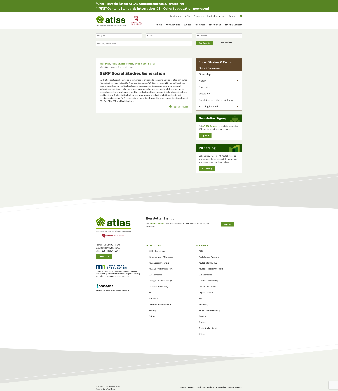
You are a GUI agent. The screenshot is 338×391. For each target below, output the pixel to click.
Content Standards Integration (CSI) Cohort (140, 8)
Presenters (199, 16)
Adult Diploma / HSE (208, 262)
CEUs (187, 16)
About (159, 24)
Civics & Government (145, 63)
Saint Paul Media (109, 389)
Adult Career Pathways (159, 262)
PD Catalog (206, 168)
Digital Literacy (206, 292)
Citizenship (205, 74)
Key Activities (173, 24)
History (202, 80)
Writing (152, 316)
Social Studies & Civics (122, 63)
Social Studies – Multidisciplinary (216, 100)
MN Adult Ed (215, 24)
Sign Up (205, 135)
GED (124, 67)
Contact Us (103, 256)
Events (187, 24)
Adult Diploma (105, 67)
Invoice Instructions (216, 16)
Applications (176, 16)
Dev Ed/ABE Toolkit (207, 286)
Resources (200, 24)
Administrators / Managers (161, 257)
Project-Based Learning (209, 310)
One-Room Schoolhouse (160, 304)
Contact (232, 16)
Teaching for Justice (209, 106)
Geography (204, 93)
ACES (201, 251)
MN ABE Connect (233, 24)
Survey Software (122, 290)
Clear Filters (226, 42)
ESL (150, 292)
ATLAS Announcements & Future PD (156, 3)
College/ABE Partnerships (160, 280)
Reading (152, 310)
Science (202, 322)
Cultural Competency (158, 286)
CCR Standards (155, 274)
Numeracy (153, 298)
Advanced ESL (116, 67)
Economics (204, 87)
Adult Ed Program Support (161, 268)
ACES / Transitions (157, 251)
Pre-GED (130, 67)
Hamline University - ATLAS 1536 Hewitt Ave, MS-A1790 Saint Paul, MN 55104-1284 (108, 247)
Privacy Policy (114, 387)
